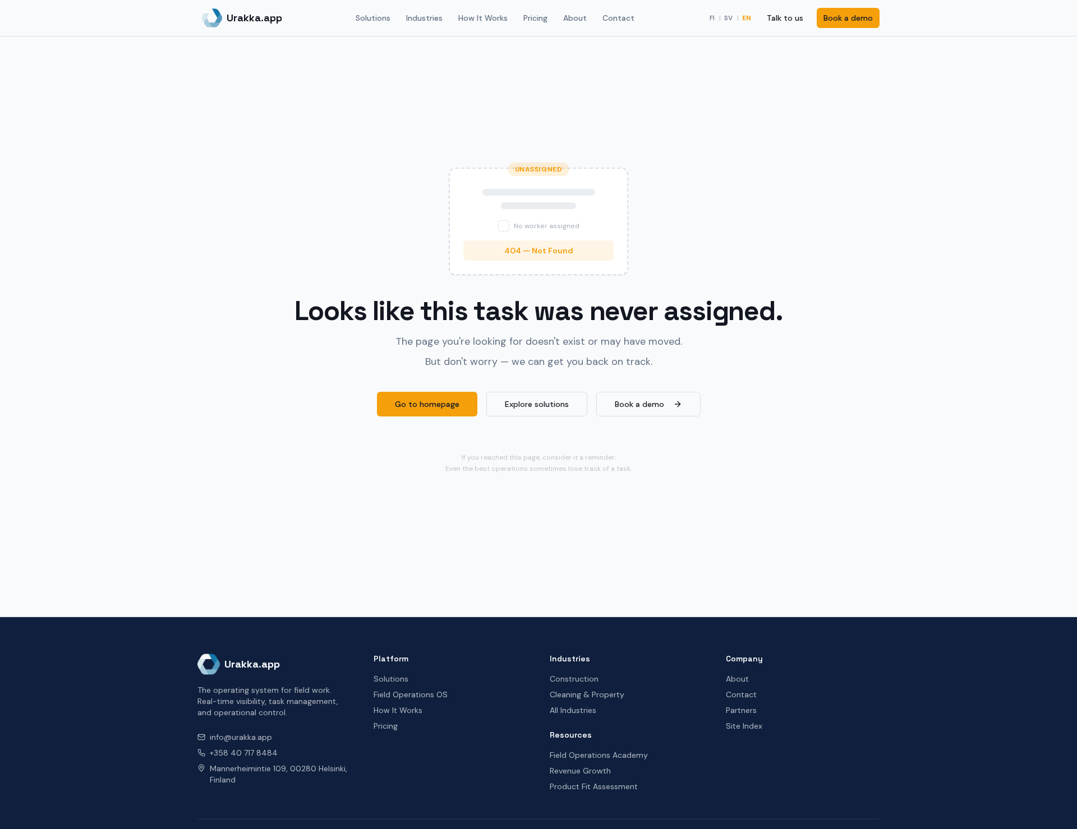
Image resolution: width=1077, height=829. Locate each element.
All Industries (573, 710)
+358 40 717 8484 (244, 753)
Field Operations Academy (599, 755)
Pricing (535, 18)
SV (728, 17)
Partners (741, 710)
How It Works (483, 18)
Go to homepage (427, 404)
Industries (424, 18)
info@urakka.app (241, 737)
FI (712, 17)
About (575, 18)
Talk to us (785, 18)
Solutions (373, 18)
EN (746, 17)
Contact (618, 18)
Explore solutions (537, 404)
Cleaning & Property (587, 694)
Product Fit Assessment (594, 786)
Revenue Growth (580, 771)
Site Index (744, 726)
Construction (574, 679)
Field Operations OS (411, 694)
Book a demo (848, 18)
